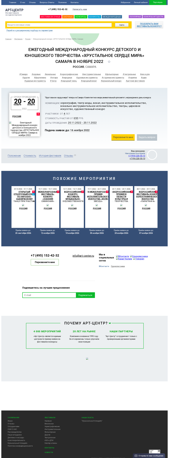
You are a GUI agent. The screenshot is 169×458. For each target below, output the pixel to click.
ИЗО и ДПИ (49, 440)
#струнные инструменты (113, 78)
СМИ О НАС (12, 429)
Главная (12, 2)
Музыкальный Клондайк (17, 443)
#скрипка (132, 78)
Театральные (50, 438)
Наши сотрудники (15, 435)
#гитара (54, 78)
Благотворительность (16, 440)
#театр (53, 81)
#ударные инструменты (35, 81)
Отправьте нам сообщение (151, 456)
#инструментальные (91, 74)
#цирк (144, 78)
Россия (27, 39)
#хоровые (36, 74)
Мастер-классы (51, 443)
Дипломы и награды (16, 438)
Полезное (62, 2)
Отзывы (32, 2)
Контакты (75, 2)
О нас (22, 2)
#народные (67, 78)
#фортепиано (40, 78)
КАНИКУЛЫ (94, 17)
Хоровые (48, 421)
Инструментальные (52, 429)
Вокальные (49, 424)
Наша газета (88, 418)
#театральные (129, 74)
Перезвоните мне (45, 262)
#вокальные (50, 74)
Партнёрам (157, 2)
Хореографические (52, 426)
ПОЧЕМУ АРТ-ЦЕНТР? (86, 323)
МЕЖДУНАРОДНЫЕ (112, 17)
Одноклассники (118, 266)
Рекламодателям (15, 432)
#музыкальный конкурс (111, 81)
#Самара (23, 74)
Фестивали (18, 39)
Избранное (125, 2)
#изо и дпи (145, 74)
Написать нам (80, 9)
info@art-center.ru (83, 255)
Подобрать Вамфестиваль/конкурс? (149, 25)
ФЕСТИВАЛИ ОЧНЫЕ (50, 17)
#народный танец (69, 81)
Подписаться (85, 295)
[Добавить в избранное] (109, 61)
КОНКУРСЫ (81, 17)
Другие (47, 435)
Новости (49, 452)
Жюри (10, 421)
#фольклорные (112, 74)
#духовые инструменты (87, 78)
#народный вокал (89, 81)
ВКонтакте (104, 266)
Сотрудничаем (13, 426)
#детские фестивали (135, 81)
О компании (13, 418)
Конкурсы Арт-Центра (153, 17)
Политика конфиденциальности (20, 446)
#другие (26, 78)
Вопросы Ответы (47, 2)
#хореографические (69, 74)
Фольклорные (50, 432)
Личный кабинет (141, 2)
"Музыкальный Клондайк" (92, 421)
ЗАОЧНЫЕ (68, 17)
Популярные (135, 17)
